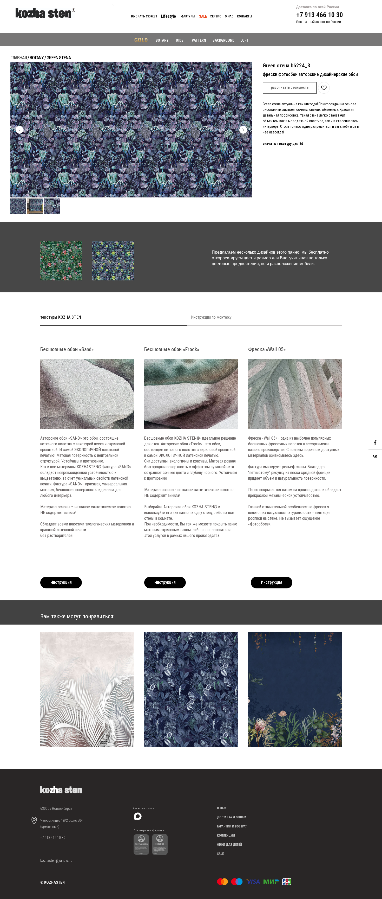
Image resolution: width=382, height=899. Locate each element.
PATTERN (199, 40)
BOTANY (162, 40)
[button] (290, 88)
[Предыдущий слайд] (19, 130)
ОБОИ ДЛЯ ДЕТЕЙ (229, 844)
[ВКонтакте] (375, 456)
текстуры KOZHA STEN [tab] (60, 317)
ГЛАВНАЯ (18, 57)
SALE (220, 854)
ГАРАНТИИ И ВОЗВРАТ (232, 826)
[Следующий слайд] (243, 130)
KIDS (179, 40)
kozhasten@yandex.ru (56, 860)
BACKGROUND (223, 40)
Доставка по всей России (317, 7)
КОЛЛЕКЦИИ (226, 835)
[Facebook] (375, 443)
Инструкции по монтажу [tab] (211, 317)
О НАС (221, 808)
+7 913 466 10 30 (319, 15)
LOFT (244, 40)
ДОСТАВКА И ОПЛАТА (232, 817)
